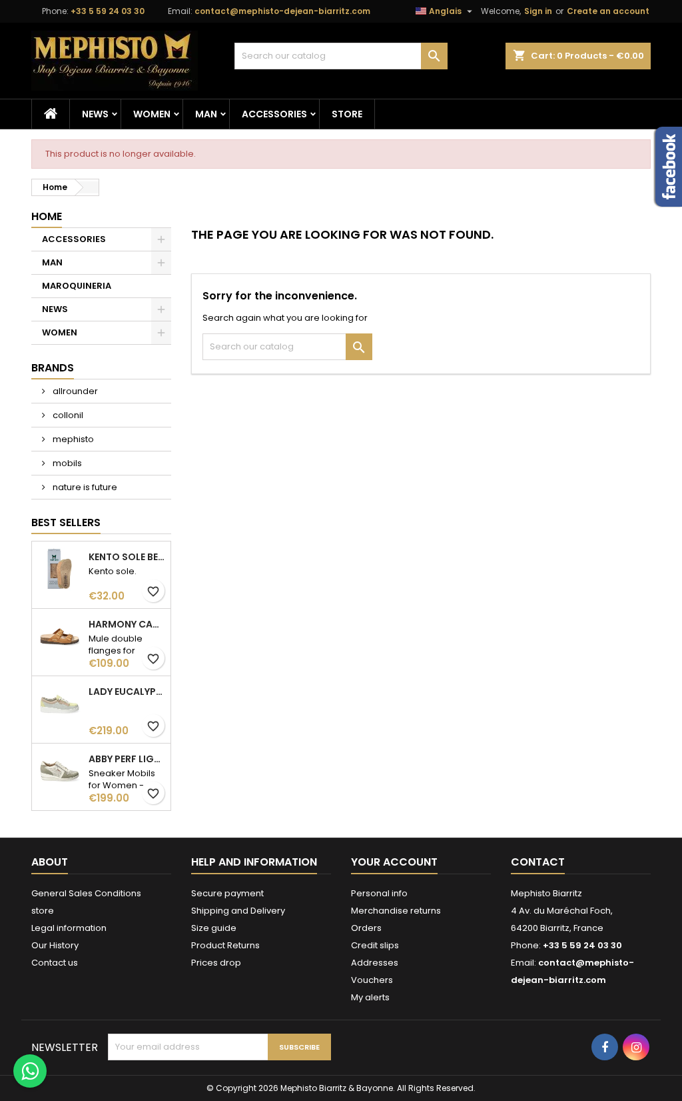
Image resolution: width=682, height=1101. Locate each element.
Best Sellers (66, 522)
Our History (55, 945)
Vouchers (372, 980)
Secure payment (227, 893)
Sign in (538, 11)
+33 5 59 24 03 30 (108, 11)
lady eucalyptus (127, 692)
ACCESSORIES (274, 114)
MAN (206, 114)
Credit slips (375, 945)
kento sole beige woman (127, 557)
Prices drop (216, 962)
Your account (394, 862)
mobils (66, 463)
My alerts (370, 997)
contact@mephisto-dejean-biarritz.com (282, 11)
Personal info (379, 893)
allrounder (74, 391)
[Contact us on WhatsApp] (30, 1071)
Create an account (608, 11)
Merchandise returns (396, 910)
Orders (366, 928)
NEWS (95, 114)
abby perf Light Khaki (127, 759)
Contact (538, 862)
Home (46, 216)
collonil (67, 415)
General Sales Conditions (86, 893)
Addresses (374, 962)
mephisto (72, 439)
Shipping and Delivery (238, 910)
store (347, 114)
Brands (52, 367)
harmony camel (127, 624)
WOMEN (151, 114)
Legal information (69, 928)
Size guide (213, 928)
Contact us (54, 962)
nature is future (84, 487)
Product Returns (225, 945)
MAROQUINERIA (76, 285)
